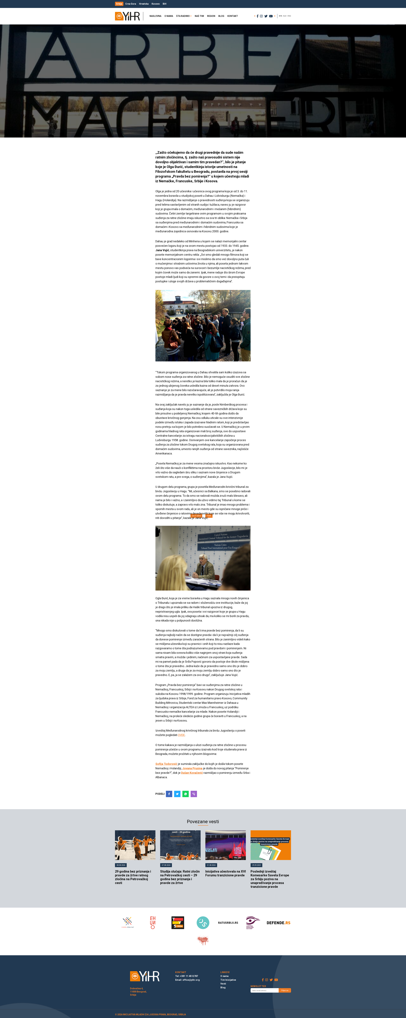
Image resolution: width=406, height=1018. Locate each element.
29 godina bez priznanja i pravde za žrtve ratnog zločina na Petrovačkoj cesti (133, 877)
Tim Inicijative (228, 980)
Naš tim (199, 16)
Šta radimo (183, 16)
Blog (221, 16)
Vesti (223, 983)
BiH (164, 4)
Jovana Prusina (192, 768)
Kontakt (232, 16)
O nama (168, 16)
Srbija (119, 4)
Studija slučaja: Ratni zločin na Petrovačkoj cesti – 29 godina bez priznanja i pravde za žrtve (180, 877)
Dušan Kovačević (192, 772)
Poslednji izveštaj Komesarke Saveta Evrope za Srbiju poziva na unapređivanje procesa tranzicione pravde (270, 879)
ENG (289, 16)
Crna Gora (130, 4)
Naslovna (155, 16)
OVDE (181, 735)
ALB (284, 16)
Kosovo (156, 4)
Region (211, 16)
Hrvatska (144, 4)
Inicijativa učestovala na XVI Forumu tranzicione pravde (225, 873)
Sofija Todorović (166, 764)
